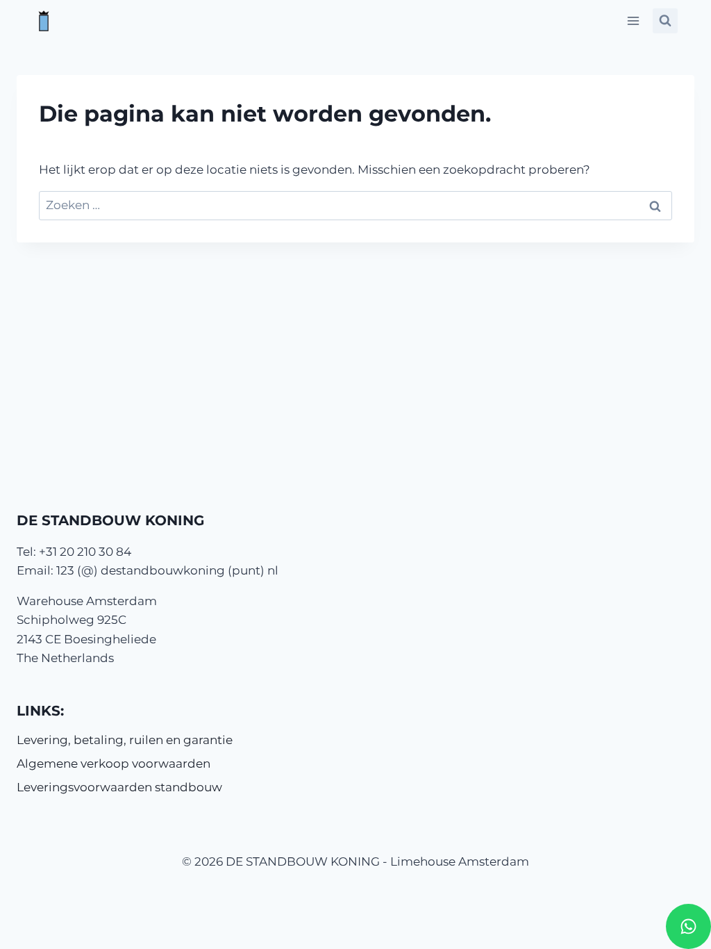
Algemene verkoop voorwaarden (113, 763)
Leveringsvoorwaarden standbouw (119, 787)
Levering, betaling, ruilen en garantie (125, 740)
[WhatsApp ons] (688, 926)
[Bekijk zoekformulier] (665, 20)
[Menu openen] (633, 20)
